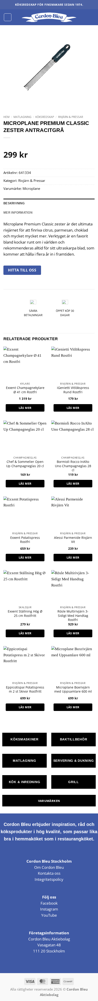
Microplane (31, 188)
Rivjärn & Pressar (70, 117)
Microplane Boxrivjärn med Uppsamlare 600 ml (73, 689)
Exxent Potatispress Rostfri (25, 540)
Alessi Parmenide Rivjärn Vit (73, 540)
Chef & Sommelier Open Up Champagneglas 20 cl (25, 464)
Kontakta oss (49, 873)
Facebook (49, 903)
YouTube (49, 915)
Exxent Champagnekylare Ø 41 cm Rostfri (25, 390)
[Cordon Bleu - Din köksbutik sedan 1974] (49, 17)
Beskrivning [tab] (14, 203)
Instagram (49, 909)
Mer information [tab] (17, 212)
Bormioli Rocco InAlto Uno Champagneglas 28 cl (73, 466)
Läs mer (25, 408)
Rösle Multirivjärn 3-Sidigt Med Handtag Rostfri (72, 615)
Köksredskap (44, 117)
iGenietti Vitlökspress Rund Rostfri (73, 390)
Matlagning (22, 117)
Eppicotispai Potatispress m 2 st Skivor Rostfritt (25, 689)
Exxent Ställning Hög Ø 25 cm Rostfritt (25, 613)
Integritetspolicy (49, 879)
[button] (7, 17)
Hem (6, 117)
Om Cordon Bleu (49, 867)
